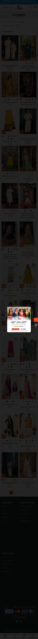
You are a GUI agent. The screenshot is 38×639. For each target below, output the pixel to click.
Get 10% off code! (15, 329)
